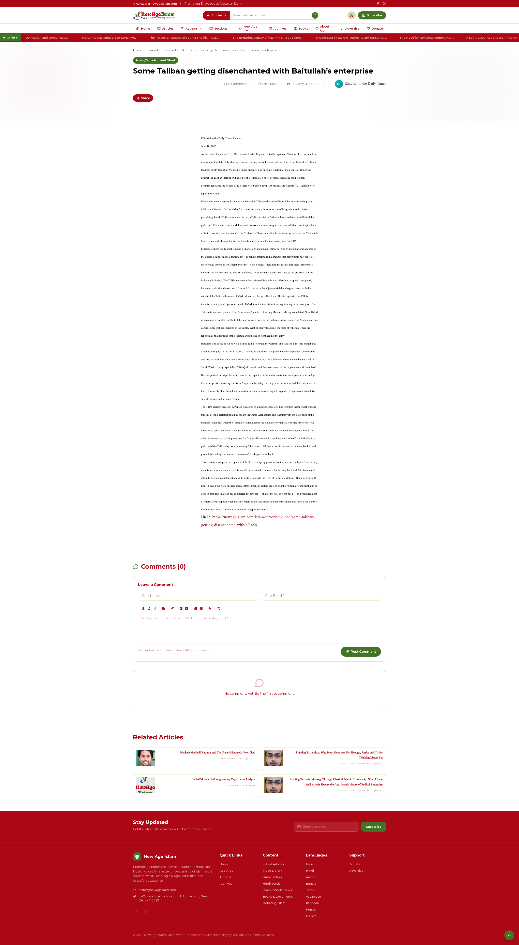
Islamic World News (277, 890)
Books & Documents (278, 896)
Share (145, 98)
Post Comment (363, 652)
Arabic (310, 877)
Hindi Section (273, 883)
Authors (225, 877)
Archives (226, 883)
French (311, 916)
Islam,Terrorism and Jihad (166, 50)
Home (137, 50)
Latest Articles (273, 864)
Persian (311, 909)
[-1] (181, 608)
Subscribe (373, 827)
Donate (354, 864)
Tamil (310, 890)
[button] (163, 608)
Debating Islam (274, 903)
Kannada (312, 903)
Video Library (272, 870)
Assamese (313, 896)
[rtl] (172, 608)
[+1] (187, 608)
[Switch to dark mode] (351, 15)
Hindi (310, 870)
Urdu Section (272, 877)
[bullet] (201, 608)
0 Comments (237, 84)
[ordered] (195, 608)
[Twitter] (147, 911)
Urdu (309, 864)
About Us (226, 870)
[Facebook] (137, 911)
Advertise (356, 870)
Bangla (311, 883)
